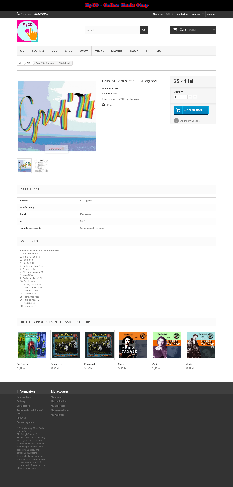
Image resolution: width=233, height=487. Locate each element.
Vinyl (99, 51)
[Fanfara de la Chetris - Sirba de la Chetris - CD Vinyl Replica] (99, 345)
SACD (69, 51)
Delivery (21, 401)
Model (105, 88)
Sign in (211, 14)
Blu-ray (37, 51)
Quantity (178, 92)
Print (109, 105)
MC (158, 51)
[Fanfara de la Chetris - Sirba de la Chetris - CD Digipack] (65, 345)
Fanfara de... (24, 364)
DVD (54, 51)
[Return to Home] (20, 63)
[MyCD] (48, 31)
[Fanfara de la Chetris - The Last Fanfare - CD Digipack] (32, 345)
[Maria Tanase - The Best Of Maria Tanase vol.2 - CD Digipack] (167, 345)
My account (59, 391)
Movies (117, 51)
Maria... (122, 364)
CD (22, 51)
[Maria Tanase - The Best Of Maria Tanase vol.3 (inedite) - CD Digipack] (201, 345)
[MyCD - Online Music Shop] (116, 5)
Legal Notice (23, 406)
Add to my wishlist (190, 121)
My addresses (58, 406)
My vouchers (57, 414)
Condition (107, 93)
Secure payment (25, 422)
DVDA (84, 51)
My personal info (60, 410)
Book (134, 51)
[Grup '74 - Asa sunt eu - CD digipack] (24, 165)
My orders (56, 397)
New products (24, 397)
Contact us (182, 14)
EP (147, 51)
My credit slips (58, 401)
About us (21, 418)
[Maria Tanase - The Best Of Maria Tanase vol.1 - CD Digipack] (133, 345)
